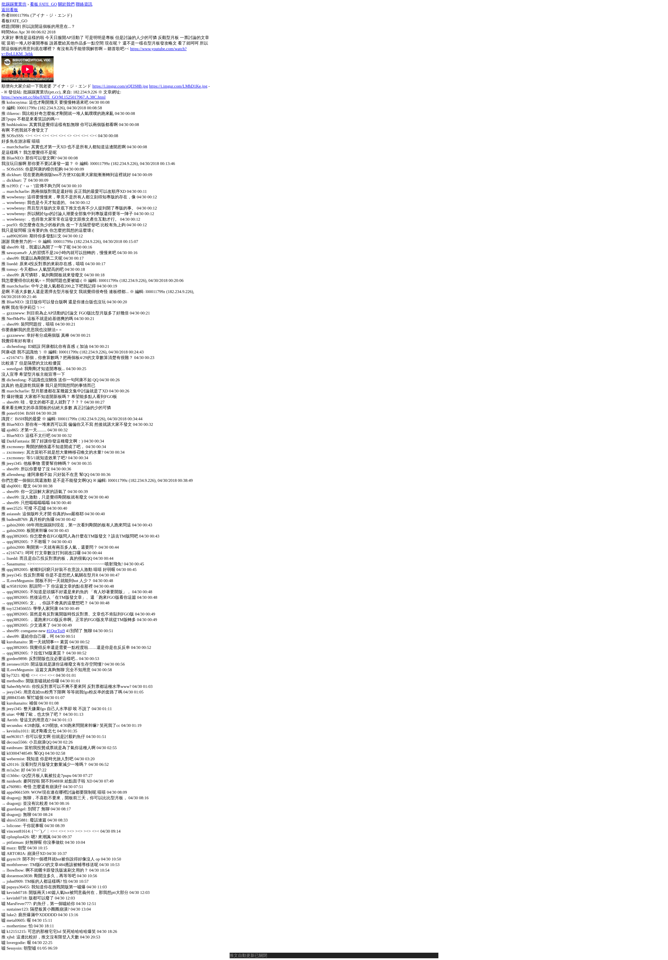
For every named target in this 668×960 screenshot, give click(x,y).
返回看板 (9, 9)
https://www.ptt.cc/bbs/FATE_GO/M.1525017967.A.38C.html (53, 97)
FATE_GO (43, 4)
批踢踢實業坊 (13, 4)
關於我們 (66, 4)
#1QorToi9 (56, 631)
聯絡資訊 (84, 4)
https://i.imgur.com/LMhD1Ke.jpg (178, 86)
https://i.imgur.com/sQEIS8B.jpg (120, 86)
